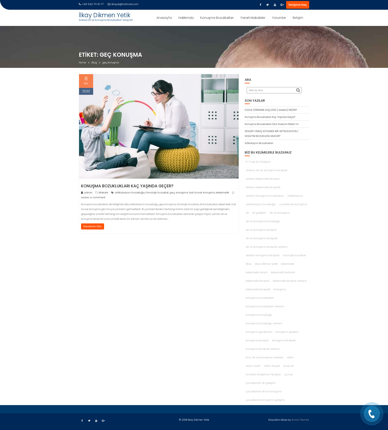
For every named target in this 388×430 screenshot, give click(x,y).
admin (88, 192)
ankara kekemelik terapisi (262, 179)
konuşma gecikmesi (259, 332)
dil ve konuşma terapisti (261, 238)
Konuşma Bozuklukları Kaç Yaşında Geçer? (127, 186)
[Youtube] (275, 5)
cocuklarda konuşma (293, 204)
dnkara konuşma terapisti (262, 255)
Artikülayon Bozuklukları (259, 143)
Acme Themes (300, 419)
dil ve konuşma (280, 213)
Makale (103, 192)
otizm (290, 357)
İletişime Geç (298, 5)
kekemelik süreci (257, 272)
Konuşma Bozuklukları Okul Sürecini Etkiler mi (272, 124)
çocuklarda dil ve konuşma (264, 391)
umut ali (288, 366)
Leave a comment (93, 197)
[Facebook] (260, 5)
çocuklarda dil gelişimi (261, 383)
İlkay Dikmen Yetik (104, 15)
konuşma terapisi (257, 340)
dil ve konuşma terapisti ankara (266, 247)
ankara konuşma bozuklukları (265, 196)
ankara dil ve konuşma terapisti (266, 170)
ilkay (248, 264)
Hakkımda (186, 17)
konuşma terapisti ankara (262, 349)
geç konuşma (179, 192)
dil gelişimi (259, 213)
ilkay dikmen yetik (266, 264)
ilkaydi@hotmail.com (124, 4)
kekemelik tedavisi (283, 272)
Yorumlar (279, 17)
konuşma (280, 289)
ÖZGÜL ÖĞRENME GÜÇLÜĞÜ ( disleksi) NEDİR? (271, 110)
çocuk (288, 374)
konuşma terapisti (284, 340)
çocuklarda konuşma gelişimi (265, 400)
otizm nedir (253, 366)
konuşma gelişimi (287, 332)
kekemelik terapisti (258, 289)
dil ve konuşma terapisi (261, 230)
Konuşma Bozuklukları (217, 17)
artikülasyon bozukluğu (130, 192)
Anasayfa (164, 17)
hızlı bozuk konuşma (202, 192)
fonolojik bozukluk (157, 192)
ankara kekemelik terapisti (263, 187)
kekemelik (222, 192)
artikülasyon (295, 196)
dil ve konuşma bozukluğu (263, 221)
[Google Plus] (282, 5)
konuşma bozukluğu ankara (264, 323)
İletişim (298, 17)
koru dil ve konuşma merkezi (264, 357)
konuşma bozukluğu (259, 315)
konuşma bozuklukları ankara (265, 306)
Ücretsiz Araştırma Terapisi (263, 374)
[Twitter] (267, 5)
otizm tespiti (272, 366)
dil (247, 213)
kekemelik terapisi (257, 281)
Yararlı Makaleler (252, 17)
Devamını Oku (92, 226)
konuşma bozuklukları (260, 298)
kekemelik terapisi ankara (290, 281)
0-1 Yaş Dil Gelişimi (258, 162)
